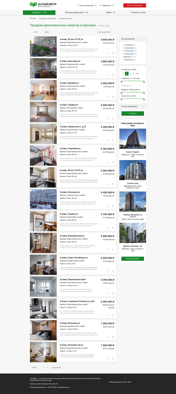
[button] (106, 32)
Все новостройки (132, 259)
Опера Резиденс (132, 152)
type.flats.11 (129, 57)
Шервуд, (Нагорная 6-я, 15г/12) (132, 216)
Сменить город (103, 25)
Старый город (132, 183)
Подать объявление (134, 5)
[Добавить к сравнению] (108, 53)
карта (47, 32)
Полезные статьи (138, 12)
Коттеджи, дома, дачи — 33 (76, 12)
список (35, 32)
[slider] (121, 81)
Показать (132, 113)
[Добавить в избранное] (112, 53)
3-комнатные (130, 54)
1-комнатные (130, 45)
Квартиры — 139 (39, 12)
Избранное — (108, 5)
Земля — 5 (110, 12)
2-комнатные (130, 51)
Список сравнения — (87, 5)
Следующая (56, 367)
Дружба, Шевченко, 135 (132, 246)
